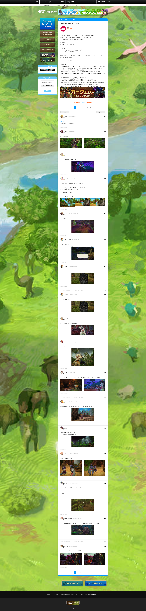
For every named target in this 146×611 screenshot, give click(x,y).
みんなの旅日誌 (70, 2)
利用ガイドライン (74, 594)
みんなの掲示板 (60, 2)
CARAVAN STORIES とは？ (47, 55)
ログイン (47, 45)
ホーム (40, 5)
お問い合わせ (90, 594)
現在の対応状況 (101, 2)
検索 (48, 90)
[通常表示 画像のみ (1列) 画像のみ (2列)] (64, 112)
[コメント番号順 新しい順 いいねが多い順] (100, 112)
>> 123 (62, 121)
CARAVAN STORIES (73, 603)
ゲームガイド (47, 60)
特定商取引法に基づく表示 (65, 594)
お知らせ (51, 2)
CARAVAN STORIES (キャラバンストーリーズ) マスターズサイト (47, 12)
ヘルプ (93, 2)
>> (90, 107)
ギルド (79, 2)
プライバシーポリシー (55, 594)
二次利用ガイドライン (83, 594)
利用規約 (48, 594)
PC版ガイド (47, 40)
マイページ (43, 2)
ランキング (86, 2)
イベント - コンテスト (57, 5)
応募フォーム (96, 594)
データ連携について (47, 50)
